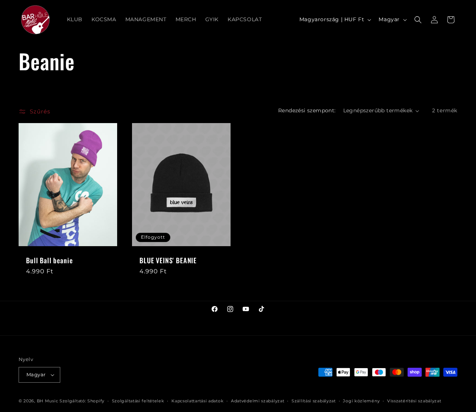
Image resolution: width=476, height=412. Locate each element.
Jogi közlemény (361, 400)
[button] (418, 20)
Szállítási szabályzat (314, 400)
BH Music (47, 400)
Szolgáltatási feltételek (138, 400)
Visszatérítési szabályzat (414, 400)
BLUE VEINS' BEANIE (168, 260)
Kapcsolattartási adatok (197, 400)
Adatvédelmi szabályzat (257, 400)
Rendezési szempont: (307, 110)
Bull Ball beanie (49, 260)
